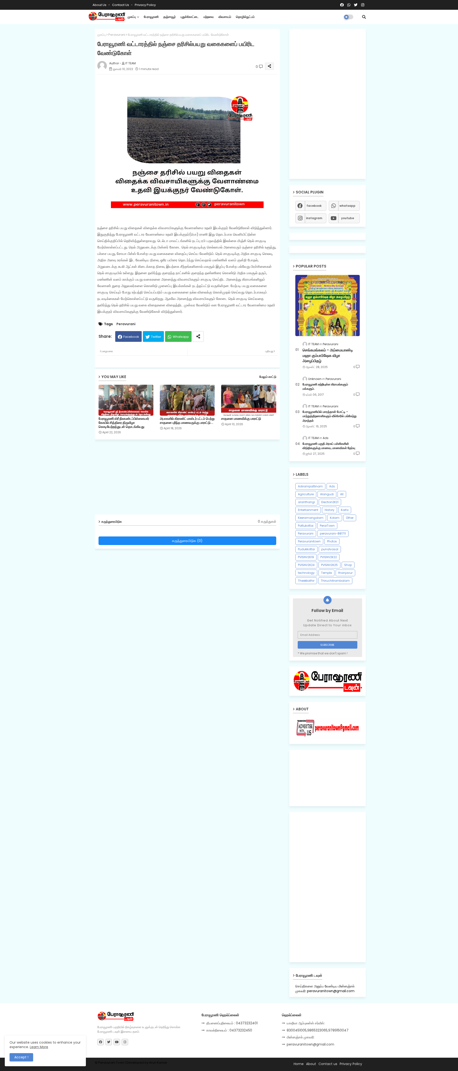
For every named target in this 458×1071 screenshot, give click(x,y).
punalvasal (329, 549)
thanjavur (345, 573)
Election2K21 (329, 502)
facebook (314, 206)
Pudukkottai (306, 549)
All (342, 494)
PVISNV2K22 (328, 557)
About (311, 1063)
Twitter (156, 336)
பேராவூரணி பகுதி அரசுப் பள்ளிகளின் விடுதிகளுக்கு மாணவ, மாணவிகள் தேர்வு (328, 446)
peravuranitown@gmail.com (310, 1044)
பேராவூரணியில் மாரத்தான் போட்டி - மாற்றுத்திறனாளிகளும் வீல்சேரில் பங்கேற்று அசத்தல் (329, 416)
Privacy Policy (145, 5)
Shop (348, 565)
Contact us (121, 5)
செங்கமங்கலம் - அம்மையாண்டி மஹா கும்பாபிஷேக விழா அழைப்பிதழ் (327, 356)
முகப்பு (132, 17)
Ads (332, 486)
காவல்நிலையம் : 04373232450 (229, 1030)
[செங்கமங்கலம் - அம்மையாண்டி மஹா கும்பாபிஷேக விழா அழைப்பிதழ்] (327, 305)
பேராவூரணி (151, 17)
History (329, 510)
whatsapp (347, 206)
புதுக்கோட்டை (190, 17)
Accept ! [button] (21, 1057)
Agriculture (306, 494)
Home (299, 1063)
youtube (347, 218)
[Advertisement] (191, 478)
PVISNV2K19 (306, 557)
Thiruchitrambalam (335, 581)
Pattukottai (305, 526)
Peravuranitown (309, 541)
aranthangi (306, 502)
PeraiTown (327, 526)
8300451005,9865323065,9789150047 (318, 1030)
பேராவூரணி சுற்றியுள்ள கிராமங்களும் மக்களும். (325, 386)
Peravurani (116, 34)
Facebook (131, 336)
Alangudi (327, 494)
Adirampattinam (310, 486)
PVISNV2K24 (306, 565)
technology (306, 573)
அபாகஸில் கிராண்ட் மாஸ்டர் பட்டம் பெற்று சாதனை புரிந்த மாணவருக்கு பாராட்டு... (187, 421)
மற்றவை (208, 17)
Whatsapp (181, 336)
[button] (364, 17)
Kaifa (345, 510)
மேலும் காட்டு (267, 376)
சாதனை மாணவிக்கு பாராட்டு (241, 419)
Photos (332, 541)
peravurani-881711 (333, 533)
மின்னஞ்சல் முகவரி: (300, 1037)
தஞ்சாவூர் (169, 17)
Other (350, 518)
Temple (326, 573)
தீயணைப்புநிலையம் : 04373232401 (232, 1023)
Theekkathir (306, 581)
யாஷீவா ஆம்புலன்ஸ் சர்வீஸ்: (306, 1023)
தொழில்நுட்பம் (245, 17)
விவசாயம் (225, 17)
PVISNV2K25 (329, 565)
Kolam (334, 518)
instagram (314, 218)
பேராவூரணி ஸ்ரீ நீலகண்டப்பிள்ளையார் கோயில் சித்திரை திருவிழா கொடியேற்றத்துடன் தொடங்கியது (124, 423)
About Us (100, 5)
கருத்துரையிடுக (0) (187, 540)
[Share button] (198, 336)
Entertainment (308, 510)
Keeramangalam (310, 518)
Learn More (39, 1047)
